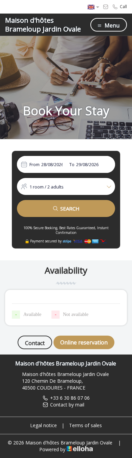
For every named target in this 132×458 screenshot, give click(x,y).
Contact (35, 343)
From (34, 164)
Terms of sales (85, 425)
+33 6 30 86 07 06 (70, 398)
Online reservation (84, 342)
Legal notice (43, 425)
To (71, 164)
